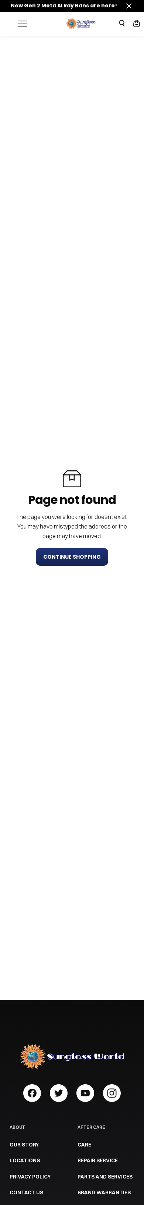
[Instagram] (112, 1093)
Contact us (26, 1192)
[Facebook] (32, 1093)
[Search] (121, 23)
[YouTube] (85, 1093)
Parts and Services (105, 1176)
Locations (25, 1160)
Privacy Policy (30, 1176)
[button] (136, 24)
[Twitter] (59, 1093)
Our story (24, 1144)
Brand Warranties (104, 1192)
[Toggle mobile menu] (40, 23)
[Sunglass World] (81, 23)
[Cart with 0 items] (136, 23)
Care (84, 1144)
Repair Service (98, 1160)
